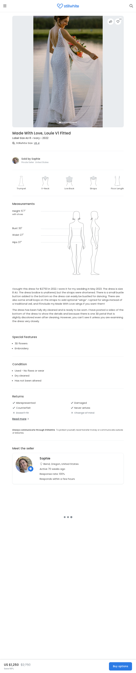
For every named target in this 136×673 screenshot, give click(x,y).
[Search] (131, 6)
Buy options (120, 666)
